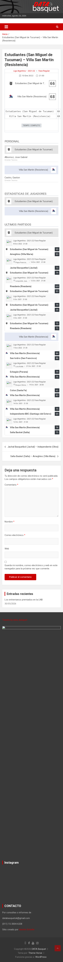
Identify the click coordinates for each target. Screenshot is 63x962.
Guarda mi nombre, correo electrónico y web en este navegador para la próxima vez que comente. (31, 567)
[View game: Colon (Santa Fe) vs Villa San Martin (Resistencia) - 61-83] (31, 388)
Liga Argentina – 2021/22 (24, 71)
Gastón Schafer (27, 929)
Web (7, 548)
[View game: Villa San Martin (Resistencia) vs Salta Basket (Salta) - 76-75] (31, 426)
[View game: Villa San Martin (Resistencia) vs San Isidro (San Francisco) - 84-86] (31, 351)
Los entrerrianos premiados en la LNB (24, 599)
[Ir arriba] (58, 948)
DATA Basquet (39, 949)
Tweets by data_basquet (14, 620)
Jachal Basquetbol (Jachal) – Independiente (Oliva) (33, 446)
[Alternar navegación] (6, 26)
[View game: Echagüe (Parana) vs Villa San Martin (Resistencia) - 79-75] (31, 370)
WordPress (40, 957)
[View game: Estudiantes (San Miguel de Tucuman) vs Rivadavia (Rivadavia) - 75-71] (31, 322)
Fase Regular (44, 71)
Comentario (11, 484)
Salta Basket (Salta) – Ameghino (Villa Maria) (32, 456)
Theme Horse (35, 953)
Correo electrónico (15, 535)
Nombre (9, 521)
